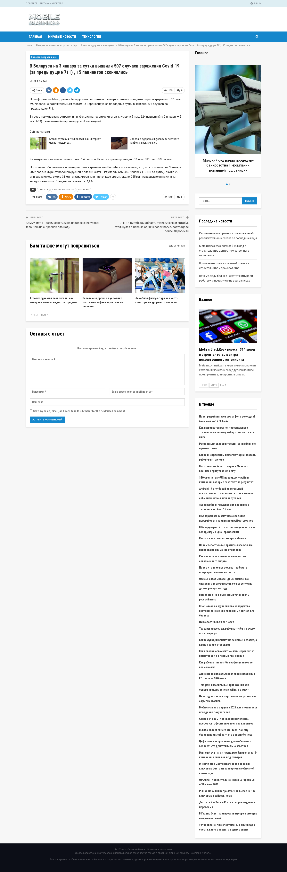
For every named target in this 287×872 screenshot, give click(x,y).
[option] (228, 122)
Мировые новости (62, 37)
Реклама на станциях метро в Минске (222, 538)
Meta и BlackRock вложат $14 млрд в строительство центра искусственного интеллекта (224, 250)
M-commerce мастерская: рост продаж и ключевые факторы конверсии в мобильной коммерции (226, 768)
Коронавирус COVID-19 (63, 190)
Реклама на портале (51, 3)
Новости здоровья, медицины (45, 57)
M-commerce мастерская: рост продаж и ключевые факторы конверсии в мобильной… (228, 165)
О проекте (31, 3)
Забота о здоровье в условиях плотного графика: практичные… (154, 140)
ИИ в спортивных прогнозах (216, 622)
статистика (83, 190)
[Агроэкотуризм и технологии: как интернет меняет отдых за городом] (38, 143)
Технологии (91, 37)
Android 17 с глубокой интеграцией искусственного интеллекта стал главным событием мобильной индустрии (226, 493)
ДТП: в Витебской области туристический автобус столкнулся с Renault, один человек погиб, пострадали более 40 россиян (152, 227)
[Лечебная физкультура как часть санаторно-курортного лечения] (160, 275)
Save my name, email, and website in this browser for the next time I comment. (79, 411)
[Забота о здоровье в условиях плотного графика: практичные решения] (119, 143)
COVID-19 (43, 190)
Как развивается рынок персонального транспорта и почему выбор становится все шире (226, 432)
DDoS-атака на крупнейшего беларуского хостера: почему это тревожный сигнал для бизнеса (227, 611)
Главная (35, 37)
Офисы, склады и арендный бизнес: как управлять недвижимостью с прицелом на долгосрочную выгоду (225, 583)
